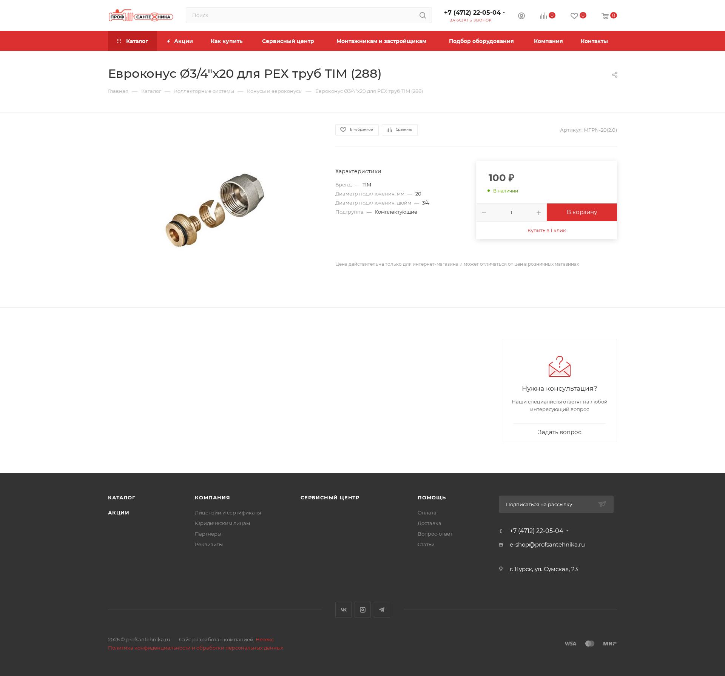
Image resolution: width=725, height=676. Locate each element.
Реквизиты (209, 544)
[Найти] (422, 15)
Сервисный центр (330, 497)
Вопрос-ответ (435, 534)
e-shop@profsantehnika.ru (547, 544)
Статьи (426, 544)
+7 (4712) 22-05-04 (472, 12)
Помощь (432, 497)
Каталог (122, 497)
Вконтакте (343, 610)
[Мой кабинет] (521, 17)
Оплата (427, 513)
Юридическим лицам (222, 523)
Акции (119, 513)
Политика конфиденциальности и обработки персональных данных (195, 648)
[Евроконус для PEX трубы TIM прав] (215, 210)
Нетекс (265, 639)
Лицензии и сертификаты (228, 513)
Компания (212, 497)
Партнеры (208, 534)
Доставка (429, 523)
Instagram (363, 610)
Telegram (382, 610)
